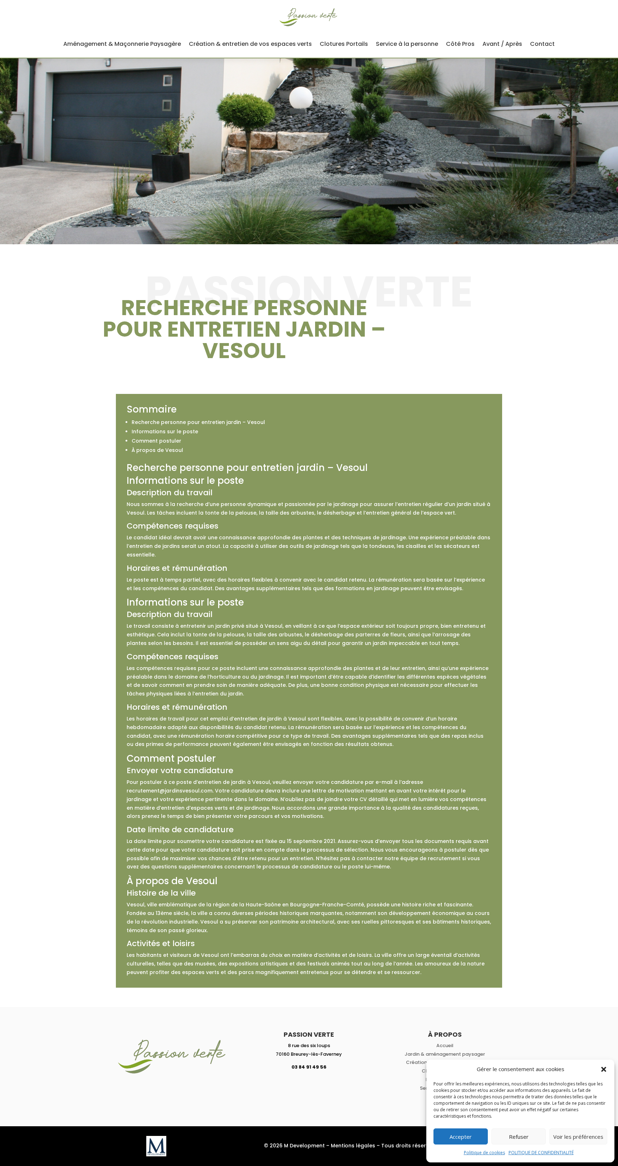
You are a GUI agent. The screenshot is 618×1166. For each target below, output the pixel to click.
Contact (542, 44)
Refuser (519, 1136)
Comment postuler (156, 440)
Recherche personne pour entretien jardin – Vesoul (198, 422)
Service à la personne (407, 44)
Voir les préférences (578, 1136)
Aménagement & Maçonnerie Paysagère (122, 44)
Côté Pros (460, 44)
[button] (603, 1069)
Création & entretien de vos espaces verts (250, 44)
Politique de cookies (484, 1153)
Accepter (461, 1136)
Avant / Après (502, 44)
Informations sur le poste (165, 431)
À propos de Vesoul (157, 450)
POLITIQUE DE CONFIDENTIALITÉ (541, 1153)
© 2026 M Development (294, 1145)
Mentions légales (353, 1145)
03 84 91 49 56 (309, 1067)
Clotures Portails (344, 44)
